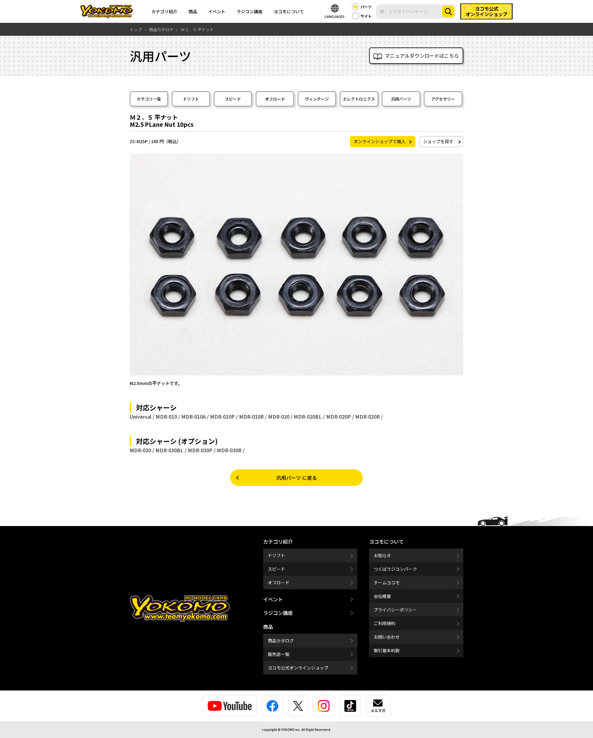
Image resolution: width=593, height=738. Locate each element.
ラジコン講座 (250, 11)
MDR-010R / (253, 416)
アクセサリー (443, 99)
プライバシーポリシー (395, 610)
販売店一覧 (278, 654)
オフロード (275, 99)
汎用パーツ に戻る (296, 477)
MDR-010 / (168, 416)
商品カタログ (281, 640)
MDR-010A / (195, 416)
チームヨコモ (387, 582)
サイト (366, 16)
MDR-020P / (340, 416)
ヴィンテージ (317, 99)
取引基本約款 (387, 650)
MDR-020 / (280, 416)
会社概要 (382, 596)
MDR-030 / (142, 450)
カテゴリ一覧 (149, 99)
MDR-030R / (231, 450)
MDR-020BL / (309, 416)
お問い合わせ (387, 637)
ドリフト (191, 99)
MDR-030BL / (171, 450)
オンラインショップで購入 (380, 141)
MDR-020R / (369, 416)
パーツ (366, 6)
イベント (216, 11)
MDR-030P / (202, 450)
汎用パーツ (401, 99)
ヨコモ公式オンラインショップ (298, 668)
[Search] (448, 11)
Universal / (142, 416)
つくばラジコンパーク (395, 569)
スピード (233, 99)
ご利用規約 (384, 623)
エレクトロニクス (359, 99)
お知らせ (382, 555)
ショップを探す (438, 141)
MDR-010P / (224, 416)
